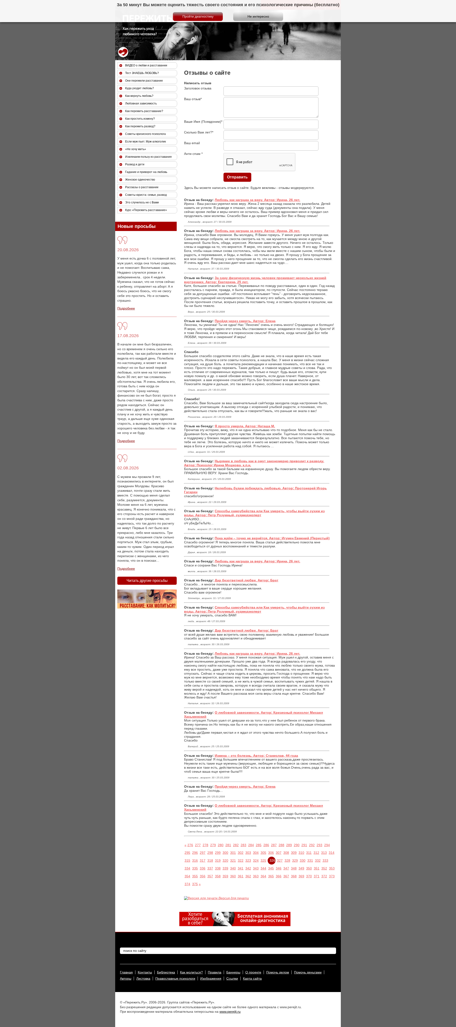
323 (248, 860)
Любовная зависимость (141, 103)
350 (309, 868)
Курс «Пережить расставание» (146, 210)
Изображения (210, 978)
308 (286, 853)
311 (309, 853)
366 (278, 876)
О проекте (253, 972)
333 (325, 860)
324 (256, 860)
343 (256, 868)
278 (205, 845)
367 (286, 876)
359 (225, 876)
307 (278, 853)
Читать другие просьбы (147, 581)
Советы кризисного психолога (145, 134)
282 (236, 845)
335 (195, 868)
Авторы (125, 978)
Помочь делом (277, 972)
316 (195, 860)
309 (294, 853)
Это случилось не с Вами (142, 202)
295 (187, 853)
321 (233, 860)
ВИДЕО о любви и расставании (146, 65)
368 (294, 876)
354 (187, 876)
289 (289, 845)
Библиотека (166, 972)
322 (240, 860)
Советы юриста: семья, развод (146, 195)
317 (202, 860)
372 (324, 876)
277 (198, 845)
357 (210, 876)
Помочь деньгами (308, 972)
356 (202, 876)
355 (195, 876)
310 (301, 853)
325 (263, 860)
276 (190, 845)
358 (218, 876)
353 (332, 868)
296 (195, 853)
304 (256, 853)
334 (187, 868)
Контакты (145, 972)
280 (220, 845)
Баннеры (233, 972)
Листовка (143, 978)
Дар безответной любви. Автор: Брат (246, 580)
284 (251, 845)
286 (266, 845)
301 (233, 853)
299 (218, 853)
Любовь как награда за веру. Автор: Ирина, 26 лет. (257, 200)
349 (301, 868)
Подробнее (126, 308)
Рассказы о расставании (141, 187)
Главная (126, 972)
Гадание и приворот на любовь (146, 172)
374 (187, 884)
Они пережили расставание (144, 80)
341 (240, 868)
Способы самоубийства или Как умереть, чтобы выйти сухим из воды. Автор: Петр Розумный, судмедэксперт (254, 513)
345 (271, 868)
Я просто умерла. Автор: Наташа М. (245, 426)
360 (233, 876)
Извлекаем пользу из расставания (148, 156)
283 (243, 845)
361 (240, 876)
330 (302, 860)
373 (332, 876)
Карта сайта (252, 978)
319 (218, 860)
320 (225, 860)
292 (312, 845)
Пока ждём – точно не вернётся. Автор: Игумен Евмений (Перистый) (272, 538)
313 (324, 853)
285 (258, 845)
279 (213, 845)
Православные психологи (175, 978)
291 (304, 845)
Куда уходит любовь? (139, 88)
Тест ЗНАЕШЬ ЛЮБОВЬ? (142, 73)
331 (310, 860)
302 (240, 853)
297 (202, 853)
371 (316, 876)
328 (287, 860)
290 (296, 845)
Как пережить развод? (140, 126)
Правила (214, 972)
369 (301, 876)
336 (202, 868)
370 (309, 876)
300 (225, 853)
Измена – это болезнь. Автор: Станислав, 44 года (256, 755)
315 (187, 860)
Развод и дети (134, 164)
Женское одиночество (140, 179)
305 (263, 853)
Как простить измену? (140, 118)
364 (263, 876)
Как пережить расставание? (144, 111)
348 (294, 868)
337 (210, 868)
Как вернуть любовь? (139, 96)
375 (195, 884)
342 (248, 868)
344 (263, 868)
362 (248, 876)
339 (225, 868)
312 (316, 853)
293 (319, 845)
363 (256, 876)
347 (286, 868)
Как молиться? (191, 972)
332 (318, 860)
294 (327, 845)
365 (271, 876)
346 (278, 868)
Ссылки (232, 978)
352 (324, 868)
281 (228, 845)
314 (331, 853)
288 (281, 845)
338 (218, 868)
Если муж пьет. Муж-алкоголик (145, 141)
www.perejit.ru (230, 1011)
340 (233, 868)
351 (316, 868)
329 (295, 860)
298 (210, 853)
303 (248, 853)
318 (210, 860)
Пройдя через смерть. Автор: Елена (245, 321)
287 (274, 845)
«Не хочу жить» (135, 149)
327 (280, 860)
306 (271, 853)
